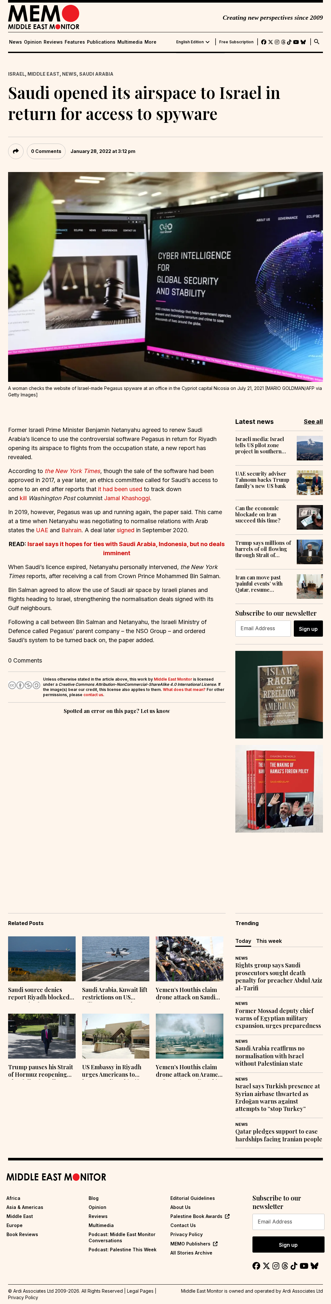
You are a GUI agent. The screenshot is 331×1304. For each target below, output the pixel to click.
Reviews (53, 42)
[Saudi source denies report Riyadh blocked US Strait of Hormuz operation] (42, 958)
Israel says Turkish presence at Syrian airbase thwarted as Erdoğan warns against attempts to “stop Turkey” (277, 1098)
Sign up (308, 629)
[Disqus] (117, 804)
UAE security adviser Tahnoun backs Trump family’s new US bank (262, 479)
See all (313, 421)
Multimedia (130, 42)
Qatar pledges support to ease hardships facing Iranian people (278, 1135)
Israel (16, 74)
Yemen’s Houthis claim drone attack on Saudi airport (186, 994)
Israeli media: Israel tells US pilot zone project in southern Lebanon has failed (259, 445)
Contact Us (183, 1225)
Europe (14, 1225)
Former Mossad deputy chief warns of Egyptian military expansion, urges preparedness (278, 1018)
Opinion (33, 42)
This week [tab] (269, 941)
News (15, 42)
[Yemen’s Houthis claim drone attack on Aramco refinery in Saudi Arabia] (189, 1036)
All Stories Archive (191, 1253)
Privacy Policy (186, 1234)
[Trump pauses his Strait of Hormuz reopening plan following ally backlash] (42, 1036)
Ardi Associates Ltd (303, 1291)
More (150, 42)
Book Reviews (22, 1234)
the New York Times (72, 471)
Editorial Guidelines (192, 1198)
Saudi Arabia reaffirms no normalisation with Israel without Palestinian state (269, 1056)
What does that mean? (184, 689)
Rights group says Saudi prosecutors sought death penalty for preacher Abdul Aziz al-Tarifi (278, 977)
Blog (94, 1198)
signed (126, 530)
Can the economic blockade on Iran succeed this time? (258, 514)
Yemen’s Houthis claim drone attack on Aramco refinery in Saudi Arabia (188, 1071)
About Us (180, 1207)
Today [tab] (243, 941)
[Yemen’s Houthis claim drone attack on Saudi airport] (189, 958)
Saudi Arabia (96, 74)
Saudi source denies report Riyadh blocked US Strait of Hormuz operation (38, 994)
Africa (13, 1198)
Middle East (43, 74)
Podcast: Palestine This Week (122, 1249)
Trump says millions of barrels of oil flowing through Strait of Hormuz (263, 549)
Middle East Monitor (173, 679)
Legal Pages (140, 1291)
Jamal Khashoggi (127, 498)
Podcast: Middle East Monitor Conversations (122, 1237)
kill (24, 498)
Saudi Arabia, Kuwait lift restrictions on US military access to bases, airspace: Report (114, 994)
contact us (93, 694)
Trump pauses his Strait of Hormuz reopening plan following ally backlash (40, 1071)
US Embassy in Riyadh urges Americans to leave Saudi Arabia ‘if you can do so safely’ (111, 1071)
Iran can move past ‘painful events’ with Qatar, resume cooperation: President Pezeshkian (263, 583)
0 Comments (46, 151)
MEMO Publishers (190, 1243)
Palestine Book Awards (196, 1216)
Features (75, 42)
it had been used (121, 489)
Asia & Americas (24, 1207)
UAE (43, 530)
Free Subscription (236, 42)
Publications (101, 42)
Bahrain (71, 530)
